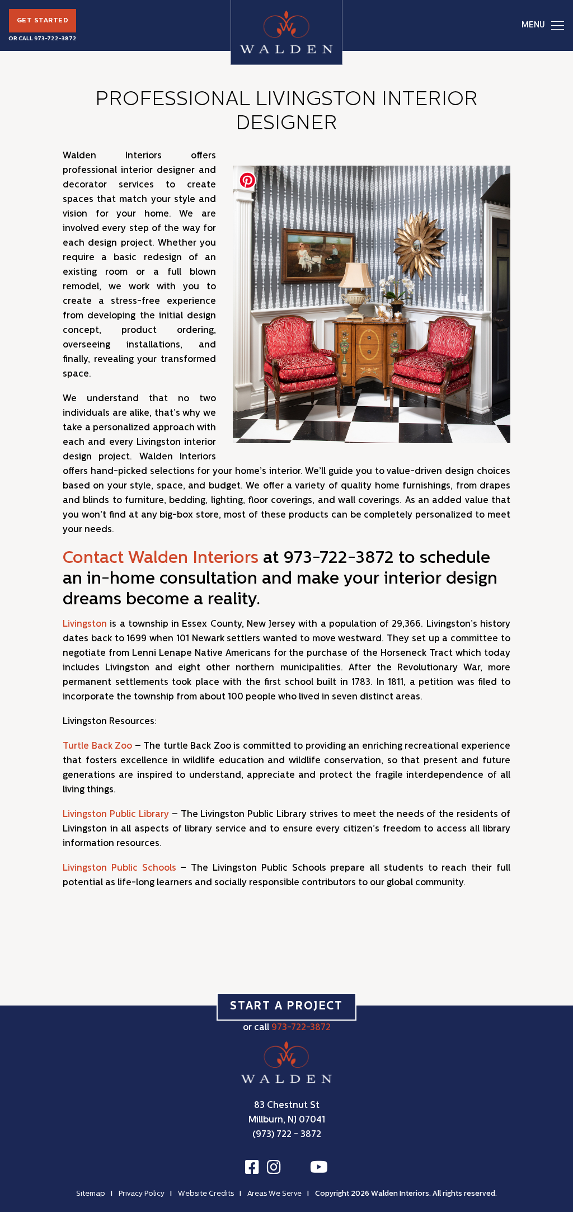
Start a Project (286, 1006)
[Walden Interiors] (286, 32)
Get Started (43, 20)
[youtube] (319, 1167)
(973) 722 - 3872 (286, 1134)
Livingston (85, 624)
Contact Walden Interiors (161, 558)
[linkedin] (295, 1169)
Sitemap (90, 1193)
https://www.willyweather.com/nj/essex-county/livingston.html (462, 926)
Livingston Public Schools (119, 868)
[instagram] (274, 1167)
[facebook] (252, 1167)
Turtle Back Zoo (97, 746)
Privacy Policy (142, 1193)
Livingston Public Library (116, 814)
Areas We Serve (274, 1193)
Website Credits (206, 1193)
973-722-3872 (55, 39)
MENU (533, 25)
